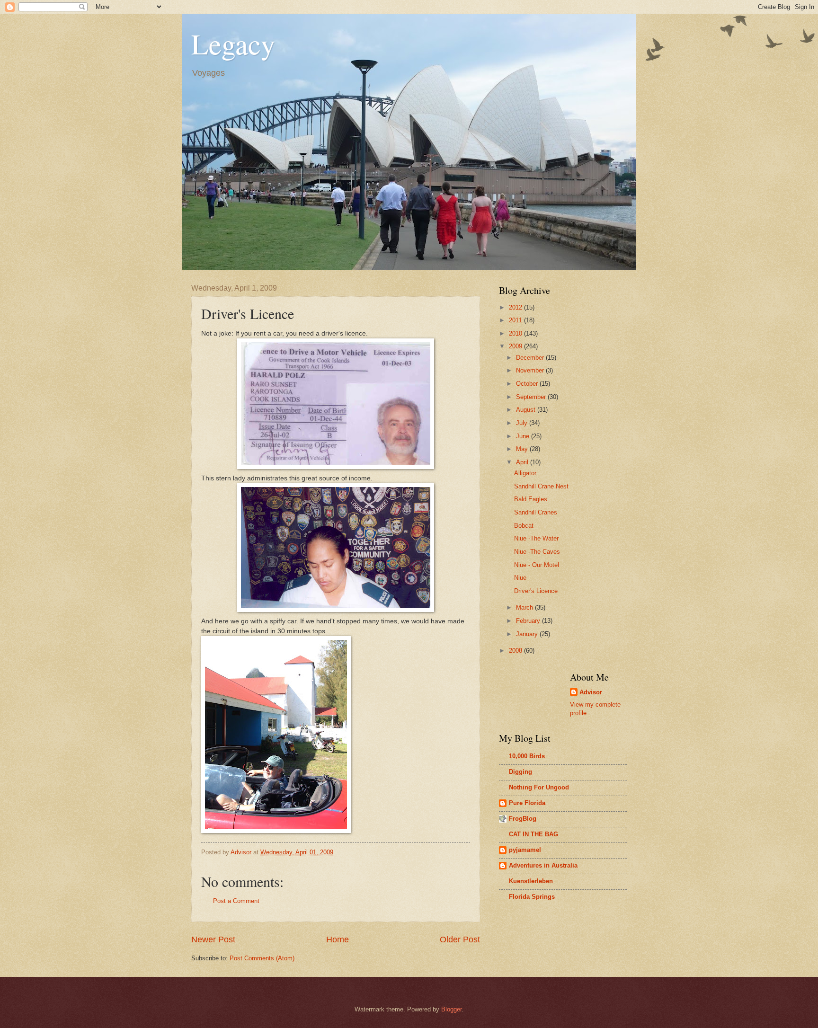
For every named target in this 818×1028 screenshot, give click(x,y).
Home (337, 939)
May (523, 448)
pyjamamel (525, 849)
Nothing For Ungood (539, 787)
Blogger (451, 1009)
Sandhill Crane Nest (541, 486)
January (528, 634)
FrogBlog (522, 818)
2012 (516, 307)
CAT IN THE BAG (533, 834)
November (531, 370)
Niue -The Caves (537, 551)
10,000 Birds (527, 756)
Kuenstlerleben (531, 881)
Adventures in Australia (543, 865)
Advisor (590, 692)
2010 (516, 333)
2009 (516, 346)
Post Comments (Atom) (262, 958)
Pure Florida (527, 802)
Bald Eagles (530, 499)
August (526, 409)
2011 (516, 320)
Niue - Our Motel (536, 564)
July (522, 422)
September (532, 396)
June (523, 436)
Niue (520, 577)
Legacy (233, 43)
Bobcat (523, 525)
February (529, 620)
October (528, 383)
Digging (520, 771)
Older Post (460, 939)
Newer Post (213, 939)
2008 (516, 650)
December (531, 357)
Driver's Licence (536, 590)
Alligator (525, 473)
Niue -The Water (536, 538)
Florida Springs (532, 896)
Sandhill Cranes (535, 512)
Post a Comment (236, 900)
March (525, 607)
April (523, 462)
